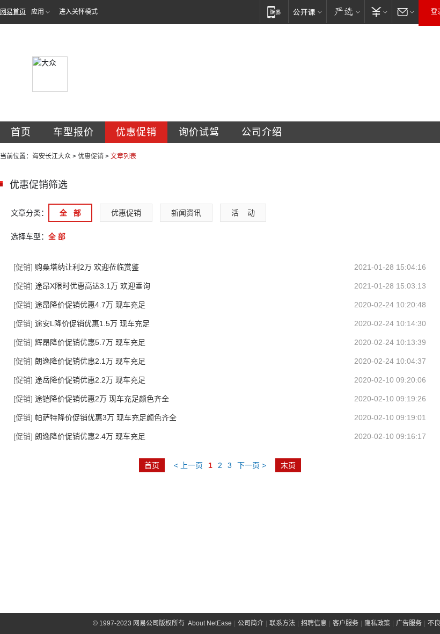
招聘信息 (314, 623)
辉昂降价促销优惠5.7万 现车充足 (79, 342)
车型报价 (73, 132)
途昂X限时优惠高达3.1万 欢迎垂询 (81, 286)
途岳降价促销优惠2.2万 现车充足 (79, 380)
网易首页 (13, 12)
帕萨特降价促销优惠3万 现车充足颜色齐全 (95, 417)
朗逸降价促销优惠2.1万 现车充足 (79, 361)
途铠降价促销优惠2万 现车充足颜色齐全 (91, 398)
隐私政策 (377, 623)
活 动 (243, 212)
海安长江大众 (51, 156)
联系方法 (282, 623)
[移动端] (274, 11)
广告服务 (409, 623)
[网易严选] (345, 11)
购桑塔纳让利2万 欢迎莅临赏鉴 (76, 267)
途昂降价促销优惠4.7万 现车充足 (79, 304)
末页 (288, 465)
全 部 (70, 212)
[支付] (378, 11)
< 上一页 (188, 465)
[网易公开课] (307, 11)
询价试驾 (199, 132)
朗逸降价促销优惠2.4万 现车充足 (79, 436)
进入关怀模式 (78, 12)
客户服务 (345, 623)
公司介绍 (261, 132)
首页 (21, 132)
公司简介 (250, 623)
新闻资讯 (186, 212)
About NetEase (210, 623)
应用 (37, 12)
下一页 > (251, 465)
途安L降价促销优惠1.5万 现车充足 (81, 323)
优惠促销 (136, 132)
